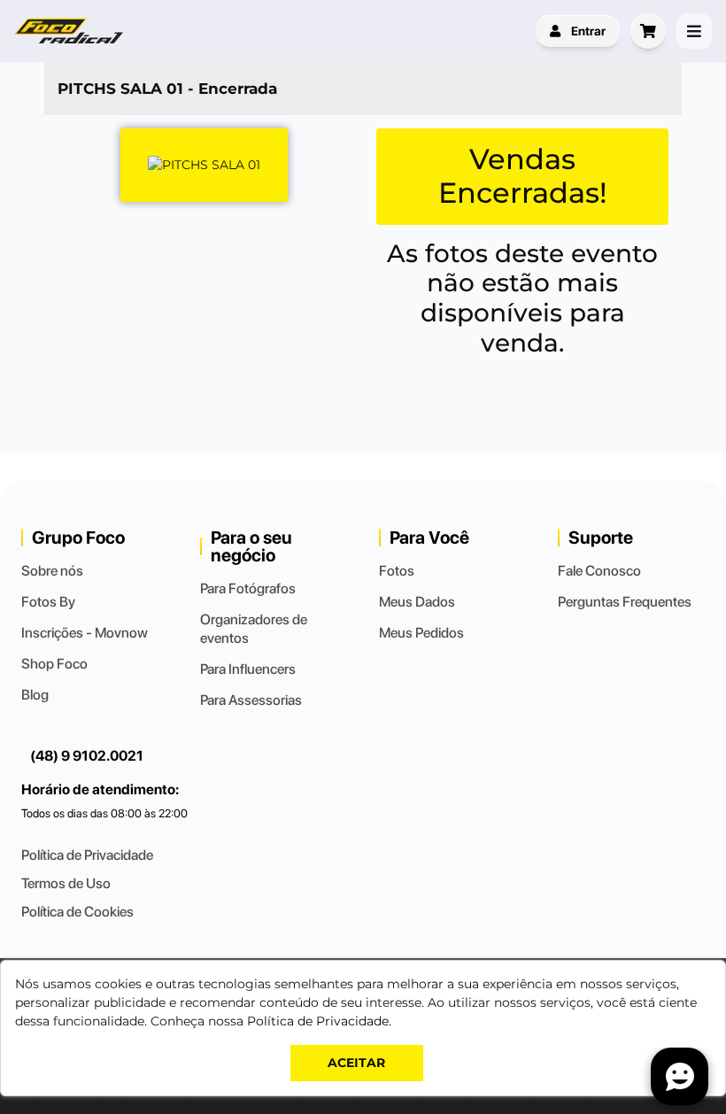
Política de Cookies (77, 911)
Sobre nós (52, 570)
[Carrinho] (648, 31)
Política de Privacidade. (319, 1021)
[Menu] (694, 31)
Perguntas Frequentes (624, 601)
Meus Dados (417, 601)
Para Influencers (248, 669)
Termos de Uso (66, 883)
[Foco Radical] (70, 31)
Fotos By (48, 601)
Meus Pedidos (421, 632)
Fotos (396, 570)
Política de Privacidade (87, 855)
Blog (35, 694)
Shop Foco (54, 663)
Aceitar (356, 1063)
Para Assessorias (251, 700)
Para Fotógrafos (248, 588)
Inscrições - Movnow (84, 632)
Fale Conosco (599, 570)
